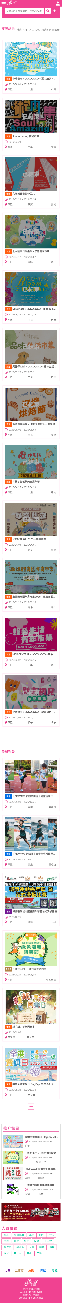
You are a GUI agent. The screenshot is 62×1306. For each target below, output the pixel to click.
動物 (41, 1247)
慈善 (6, 1241)
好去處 (8, 1247)
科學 (16, 1241)
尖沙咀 (20, 1247)
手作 (51, 1235)
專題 (55, 1270)
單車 (29, 1253)
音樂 (31, 1247)
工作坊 (19, 1270)
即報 (57, 29)
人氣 (37, 29)
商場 (52, 1247)
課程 (43, 1270)
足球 (36, 1241)
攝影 (26, 1241)
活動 (31, 1270)
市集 (39, 1253)
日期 (28, 29)
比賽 (7, 1270)
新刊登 (47, 29)
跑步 (6, 1235)
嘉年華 (18, 1253)
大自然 (48, 1241)
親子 (6, 1253)
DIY (41, 1235)
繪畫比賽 (19, 1235)
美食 (31, 1235)
